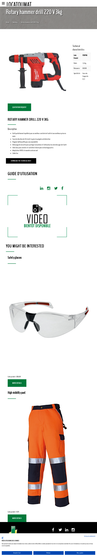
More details (17, 383)
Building (15, 22)
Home (7, 22)
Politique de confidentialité (89, 536)
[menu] (3, 3)
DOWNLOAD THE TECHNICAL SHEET (21, 161)
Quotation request (19, 107)
